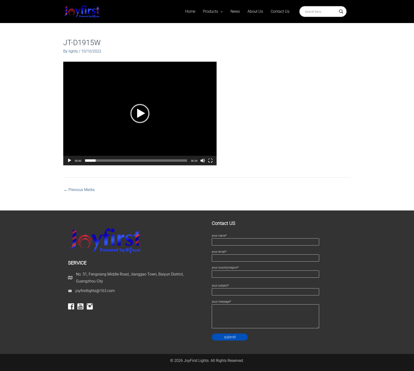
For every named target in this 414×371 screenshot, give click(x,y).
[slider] (136, 160)
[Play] (69, 160)
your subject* (220, 285)
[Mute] (202, 160)
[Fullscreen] (210, 160)
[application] (140, 113)
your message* (221, 301)
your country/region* (225, 267)
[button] (140, 113)
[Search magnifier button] (341, 11)
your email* (219, 251)
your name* (219, 235)
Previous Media (79, 189)
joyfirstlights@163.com (95, 290)
